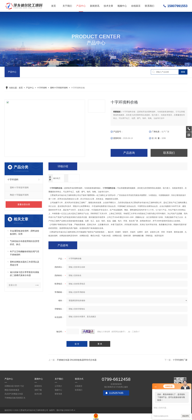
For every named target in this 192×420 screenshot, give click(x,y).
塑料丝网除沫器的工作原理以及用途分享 (24, 263)
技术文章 (108, 6)
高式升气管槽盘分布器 (14, 394)
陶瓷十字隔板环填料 (19, 195)
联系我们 (149, 6)
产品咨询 (129, 152)
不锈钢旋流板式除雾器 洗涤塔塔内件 (15, 398)
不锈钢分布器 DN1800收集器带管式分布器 (77, 360)
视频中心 (122, 6)
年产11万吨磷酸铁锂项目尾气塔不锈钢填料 (24, 253)
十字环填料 (42, 88)
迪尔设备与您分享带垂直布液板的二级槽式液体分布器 (24, 273)
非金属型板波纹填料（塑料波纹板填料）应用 (24, 232)
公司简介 (58, 386)
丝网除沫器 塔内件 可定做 (14, 386)
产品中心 (81, 6)
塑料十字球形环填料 (59, 88)
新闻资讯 (94, 6)
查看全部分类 (24, 204)
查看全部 (13, 285)
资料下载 (38, 390)
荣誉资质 (58, 394)
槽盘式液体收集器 (12, 390)
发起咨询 (185, 416)
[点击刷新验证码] (88, 331)
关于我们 (67, 6)
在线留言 (136, 6)
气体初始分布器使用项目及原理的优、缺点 (24, 242)
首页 (53, 6)
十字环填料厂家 (180, 360)
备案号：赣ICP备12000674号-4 (62, 410)
